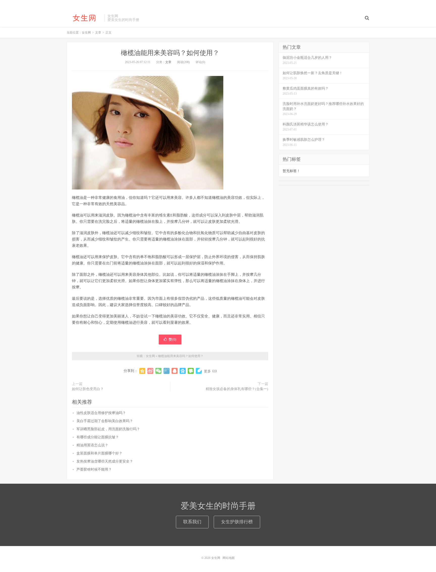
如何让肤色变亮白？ (88, 389)
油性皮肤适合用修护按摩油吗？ (101, 413)
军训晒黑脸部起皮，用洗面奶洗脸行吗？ (108, 429)
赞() (172, 339)
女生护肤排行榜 (237, 521)
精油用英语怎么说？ (92, 445)
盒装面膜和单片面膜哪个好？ (99, 453)
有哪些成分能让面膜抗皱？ (97, 437)
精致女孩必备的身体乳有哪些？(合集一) (237, 389)
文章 (168, 62)
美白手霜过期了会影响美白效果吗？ (104, 421)
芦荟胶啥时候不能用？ (94, 469)
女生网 (84, 18)
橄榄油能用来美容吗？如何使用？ (170, 53)
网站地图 (229, 558)
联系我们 (192, 521)
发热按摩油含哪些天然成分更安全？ (104, 461)
